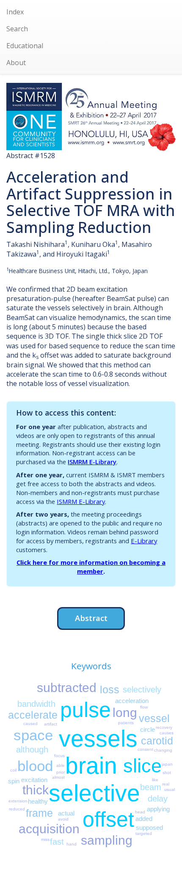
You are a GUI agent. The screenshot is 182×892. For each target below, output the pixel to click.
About (16, 62)
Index (15, 11)
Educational (24, 45)
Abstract (91, 618)
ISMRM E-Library (92, 461)
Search (17, 28)
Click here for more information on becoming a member (91, 566)
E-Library (144, 540)
